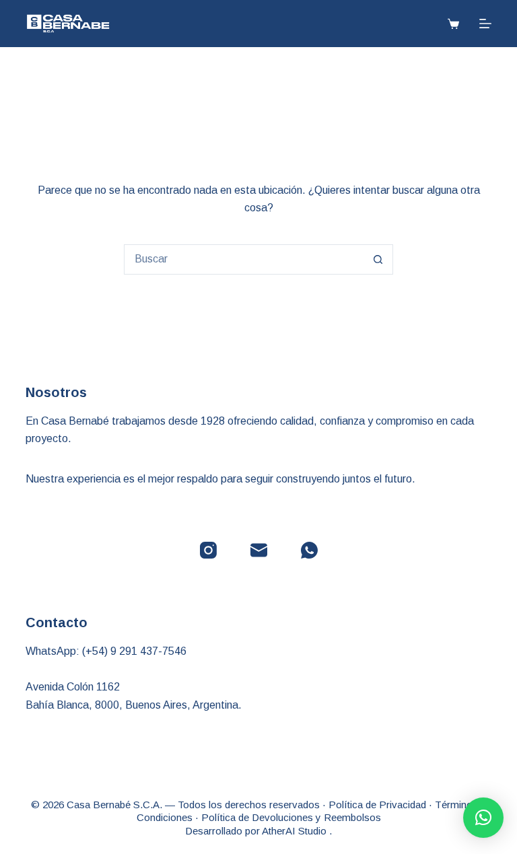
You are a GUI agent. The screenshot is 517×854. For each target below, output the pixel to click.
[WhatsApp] (309, 550)
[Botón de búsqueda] (378, 259)
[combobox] (244, 259)
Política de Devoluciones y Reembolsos (291, 817)
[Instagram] (208, 550)
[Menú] (485, 23)
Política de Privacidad (377, 804)
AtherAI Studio (295, 831)
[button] (483, 817)
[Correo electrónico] (258, 550)
